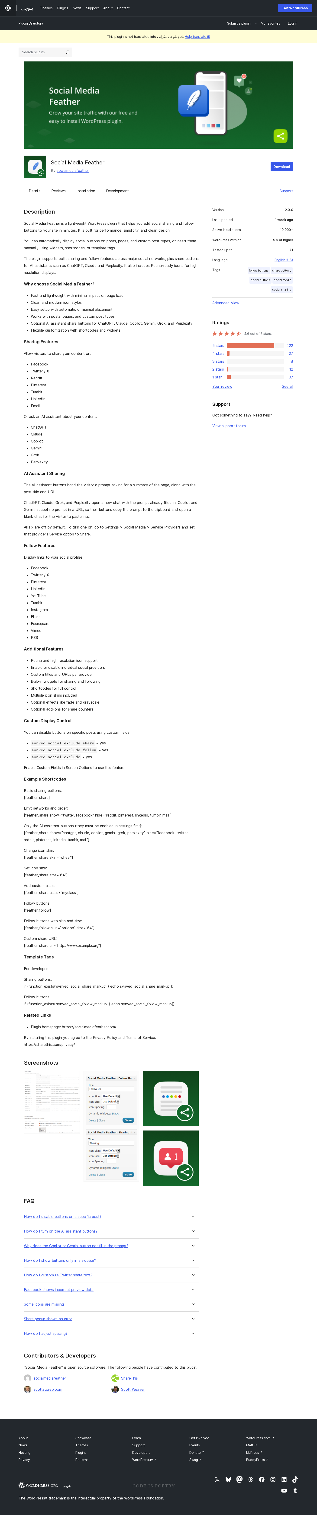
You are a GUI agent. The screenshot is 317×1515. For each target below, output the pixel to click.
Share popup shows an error (48, 1319)
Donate (197, 1452)
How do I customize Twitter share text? (58, 1275)
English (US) (284, 260)
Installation (86, 191)
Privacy (24, 1460)
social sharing (281, 289)
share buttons (281, 270)
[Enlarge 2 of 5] (73, 1122)
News (23, 1445)
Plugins (80, 1452)
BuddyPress (257, 1460)
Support (286, 191)
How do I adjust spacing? (46, 1333)
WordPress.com (260, 1438)
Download (282, 167)
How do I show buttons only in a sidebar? (60, 1260)
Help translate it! (197, 36)
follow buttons (258, 270)
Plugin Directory (31, 23)
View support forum (229, 425)
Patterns (81, 1460)
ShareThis (129, 1378)
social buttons (260, 280)
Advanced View (225, 303)
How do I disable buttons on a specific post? (62, 1216)
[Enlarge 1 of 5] (73, 1077)
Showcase (83, 1438)
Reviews (58, 191)
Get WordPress (295, 8)
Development (117, 191)
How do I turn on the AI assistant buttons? (60, 1231)
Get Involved (199, 1438)
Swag (195, 1460)
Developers (141, 1452)
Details (34, 191)
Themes (81, 1445)
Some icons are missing (44, 1304)
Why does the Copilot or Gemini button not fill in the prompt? (76, 1246)
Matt (251, 1445)
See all (287, 386)
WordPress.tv (144, 1460)
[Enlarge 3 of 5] (133, 1077)
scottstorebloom (48, 1389)
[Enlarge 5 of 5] (192, 1136)
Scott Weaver (133, 1389)
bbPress (254, 1452)
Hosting (24, 1452)
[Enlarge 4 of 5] (192, 1077)
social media (282, 280)
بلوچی (67, 1486)
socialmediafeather (73, 170)
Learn (136, 1438)
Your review (222, 386)
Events (194, 1445)
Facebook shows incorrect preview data (59, 1290)
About (23, 1438)
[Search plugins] (67, 52)
